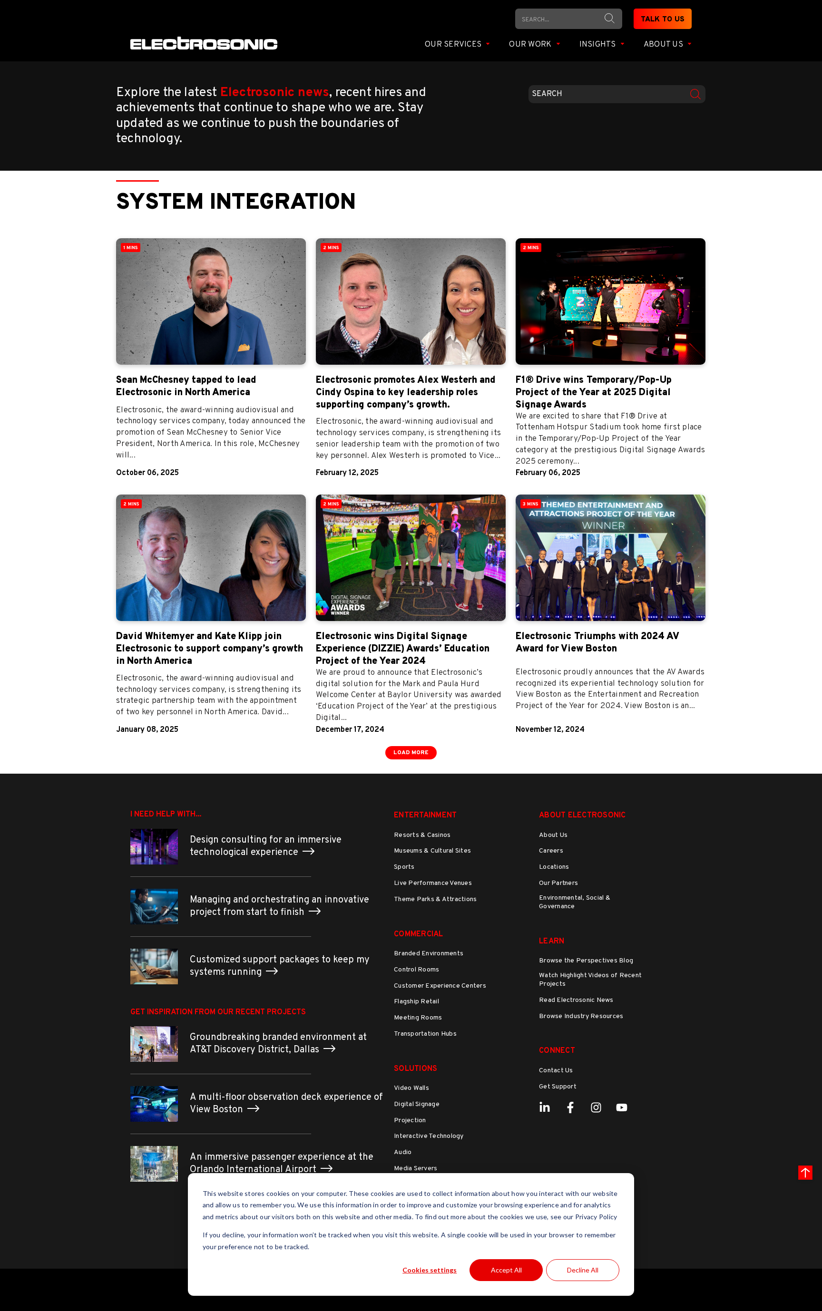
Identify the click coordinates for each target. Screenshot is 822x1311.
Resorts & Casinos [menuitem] (422, 835)
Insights (598, 44)
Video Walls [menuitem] (411, 1088)
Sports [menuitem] (404, 867)
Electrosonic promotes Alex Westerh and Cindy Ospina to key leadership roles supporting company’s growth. (406, 392)
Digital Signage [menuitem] (417, 1104)
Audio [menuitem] (402, 1152)
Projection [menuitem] (410, 1121)
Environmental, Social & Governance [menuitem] (574, 902)
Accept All (506, 1270)
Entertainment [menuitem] (425, 815)
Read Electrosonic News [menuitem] (576, 1000)
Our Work (531, 44)
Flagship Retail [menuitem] (416, 1002)
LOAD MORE (411, 753)
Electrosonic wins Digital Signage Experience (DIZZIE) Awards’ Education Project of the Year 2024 (402, 649)
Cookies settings (429, 1270)
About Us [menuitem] (553, 835)
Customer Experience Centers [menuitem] (440, 986)
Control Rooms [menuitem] (416, 970)
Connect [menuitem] (557, 1051)
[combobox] (616, 94)
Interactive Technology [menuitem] (429, 1136)
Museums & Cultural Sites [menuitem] (432, 851)
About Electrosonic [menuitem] (582, 815)
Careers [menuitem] (551, 851)
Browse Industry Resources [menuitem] (581, 1016)
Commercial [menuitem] (418, 934)
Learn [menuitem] (551, 941)
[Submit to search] (610, 18)
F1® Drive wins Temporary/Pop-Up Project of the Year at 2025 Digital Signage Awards (594, 392)
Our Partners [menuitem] (558, 883)
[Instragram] (596, 1107)
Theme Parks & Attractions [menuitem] (435, 899)
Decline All (582, 1270)
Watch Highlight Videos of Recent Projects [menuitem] (590, 979)
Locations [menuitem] (554, 867)
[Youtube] (621, 1107)
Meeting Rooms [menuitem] (418, 1018)
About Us (664, 44)
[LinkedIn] (544, 1107)
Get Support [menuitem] (558, 1087)
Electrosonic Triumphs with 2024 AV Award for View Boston (597, 643)
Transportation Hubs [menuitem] (425, 1034)
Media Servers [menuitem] (415, 1169)
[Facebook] (570, 1107)
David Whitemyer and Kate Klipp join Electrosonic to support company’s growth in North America (209, 649)
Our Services (454, 44)
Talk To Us (663, 19)
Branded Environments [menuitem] (428, 954)
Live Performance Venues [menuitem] (433, 883)
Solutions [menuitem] (415, 1069)
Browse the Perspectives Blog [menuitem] (586, 961)
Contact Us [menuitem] (556, 1071)
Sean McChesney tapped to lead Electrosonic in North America (186, 386)
